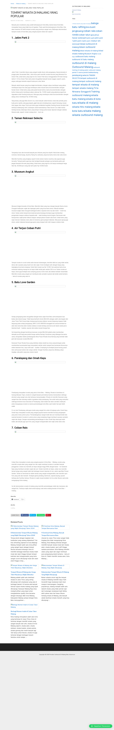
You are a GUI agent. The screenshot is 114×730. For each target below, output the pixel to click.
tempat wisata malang (82, 88)
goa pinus (95, 35)
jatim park (90, 38)
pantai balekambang (90, 72)
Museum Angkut (90, 54)
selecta (85, 75)
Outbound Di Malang (76, 10)
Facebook (25, 515)
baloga (95, 23)
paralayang (77, 75)
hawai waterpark (79, 38)
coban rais (89, 30)
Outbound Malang (82, 66)
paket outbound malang (92, 70)
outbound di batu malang (83, 59)
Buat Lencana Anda (76, 14)
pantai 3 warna (77, 72)
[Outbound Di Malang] (73, 12)
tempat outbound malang (90, 81)
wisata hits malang (82, 106)
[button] (100, 726)
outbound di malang (84, 63)
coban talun (84, 34)
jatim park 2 (77, 41)
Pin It (48, 515)
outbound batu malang (85, 56)
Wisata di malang (20, 3)
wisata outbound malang (87, 114)
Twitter (33, 515)
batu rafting (79, 26)
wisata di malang (87, 102)
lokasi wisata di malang (89, 51)
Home (12, 3)
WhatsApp (41, 515)
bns (88, 27)
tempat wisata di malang (85, 84)
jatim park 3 (87, 41)
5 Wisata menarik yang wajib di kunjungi (81, 23)
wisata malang (92, 110)
